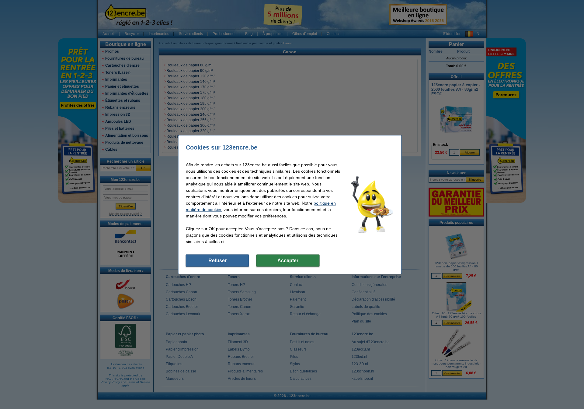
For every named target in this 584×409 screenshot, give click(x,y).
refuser (217, 260)
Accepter (287, 260)
